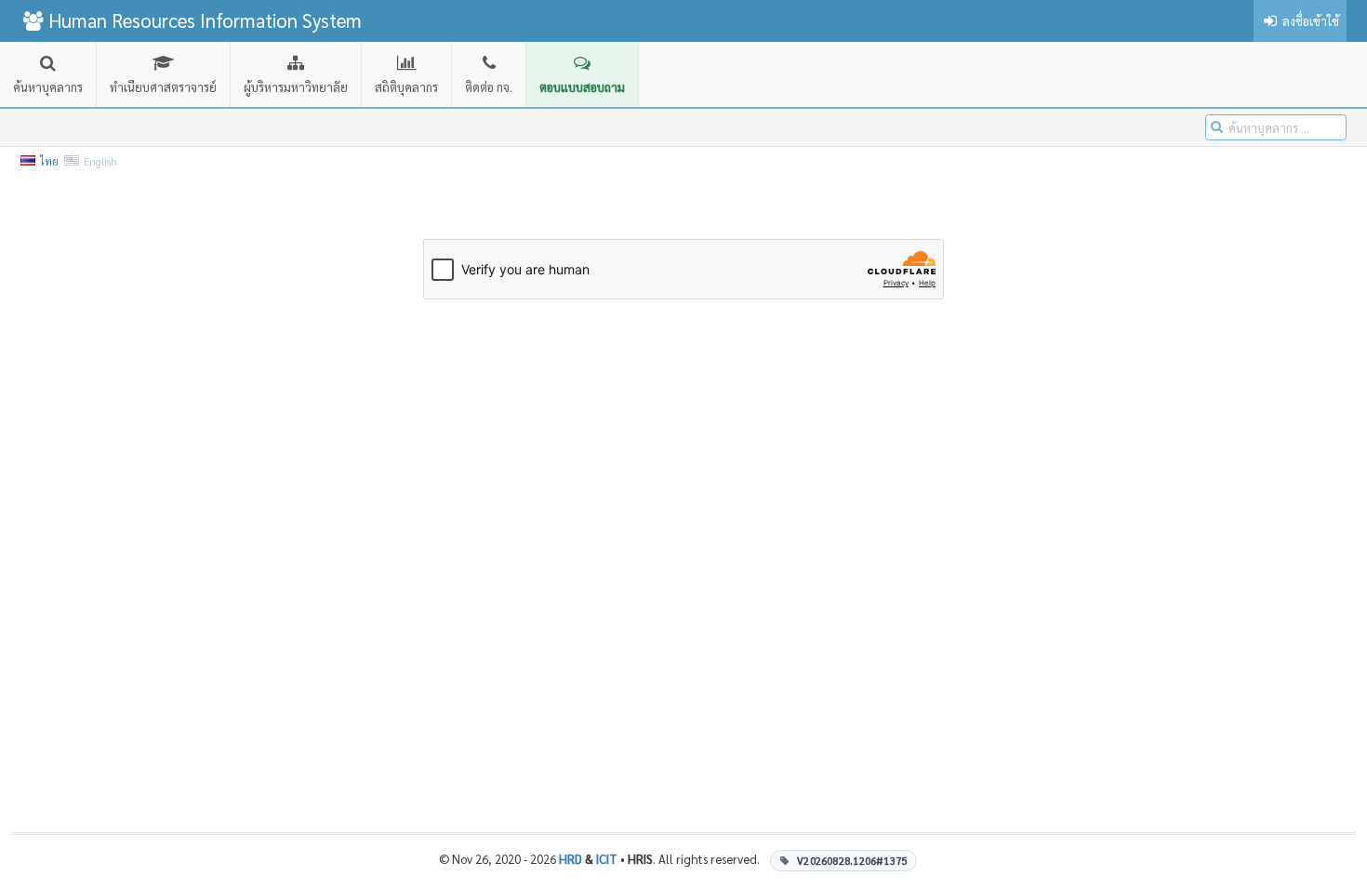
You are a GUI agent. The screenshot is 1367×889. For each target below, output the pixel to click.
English (99, 161)
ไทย (48, 161)
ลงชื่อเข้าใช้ (1309, 21)
